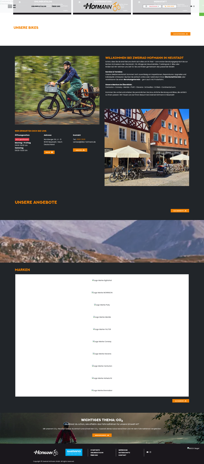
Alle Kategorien (179, 34)
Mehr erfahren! (100, 435)
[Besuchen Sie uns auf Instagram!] (194, 6)
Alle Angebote (178, 211)
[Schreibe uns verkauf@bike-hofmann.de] (192, 6)
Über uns (56, 6)
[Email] (148, 452)
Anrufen (79, 150)
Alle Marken (179, 401)
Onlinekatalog (38, 6)
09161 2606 (170, 6)
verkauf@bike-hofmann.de (84, 142)
